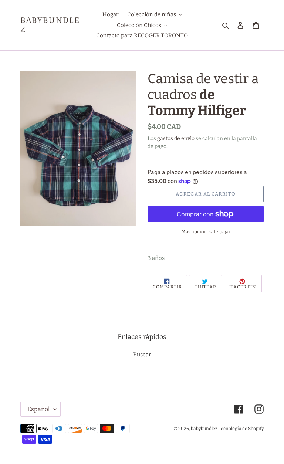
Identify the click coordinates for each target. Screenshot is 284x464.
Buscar (142, 354)
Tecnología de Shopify (241, 428)
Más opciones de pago (205, 231)
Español (38, 409)
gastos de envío (176, 138)
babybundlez (50, 25)
